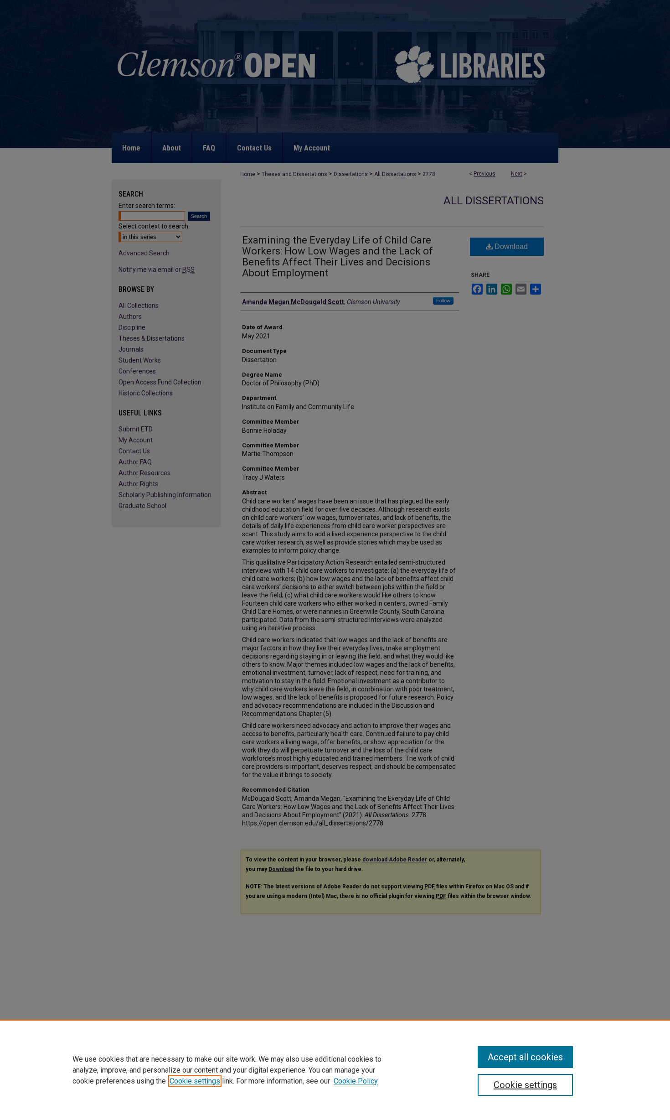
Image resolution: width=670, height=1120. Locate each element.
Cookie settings (195, 1081)
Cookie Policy (356, 1081)
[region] (335, 1070)
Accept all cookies (525, 1057)
